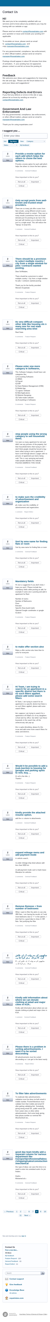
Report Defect (28, 512)
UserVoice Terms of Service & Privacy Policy (33, 1314)
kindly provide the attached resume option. (30, 813)
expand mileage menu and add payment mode (29, 853)
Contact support (16, 1279)
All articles (13, 1293)
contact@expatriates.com (33, 31)
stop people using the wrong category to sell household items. (31, 436)
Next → (27, 1215)
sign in (23, 1236)
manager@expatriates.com (18, 46)
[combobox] (23, 1273)
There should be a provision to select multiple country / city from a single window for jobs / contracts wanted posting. (31, 263)
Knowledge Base (16, 1290)
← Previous (8, 1212)
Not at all (23, 182)
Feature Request (30, 292)
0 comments (19, 171)
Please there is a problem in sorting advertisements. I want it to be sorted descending (30, 1050)
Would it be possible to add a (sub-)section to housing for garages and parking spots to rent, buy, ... (31, 769)
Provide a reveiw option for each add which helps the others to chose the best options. (30, 157)
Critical (23, 186)
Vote (7, 160)
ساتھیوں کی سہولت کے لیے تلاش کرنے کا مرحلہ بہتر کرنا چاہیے (31, 956)
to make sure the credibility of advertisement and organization (30, 499)
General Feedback (31, 171)
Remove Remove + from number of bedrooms (28, 907)
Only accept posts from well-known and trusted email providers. (31, 202)
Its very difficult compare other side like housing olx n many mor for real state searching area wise (31, 325)
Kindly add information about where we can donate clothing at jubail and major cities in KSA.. (31, 1001)
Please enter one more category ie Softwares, (27, 367)
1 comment (18, 229)
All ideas (8, 1253)
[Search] (43, 1273)
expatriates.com (16, 1298)
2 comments (19, 551)
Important (36, 182)
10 (45, 1212)
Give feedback (15, 1284)
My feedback (24, 145)
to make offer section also (29, 646)
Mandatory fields (24, 581)
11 (21, 1215)
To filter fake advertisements (31, 1093)
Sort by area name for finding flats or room (31, 542)
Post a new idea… (11, 1250)
